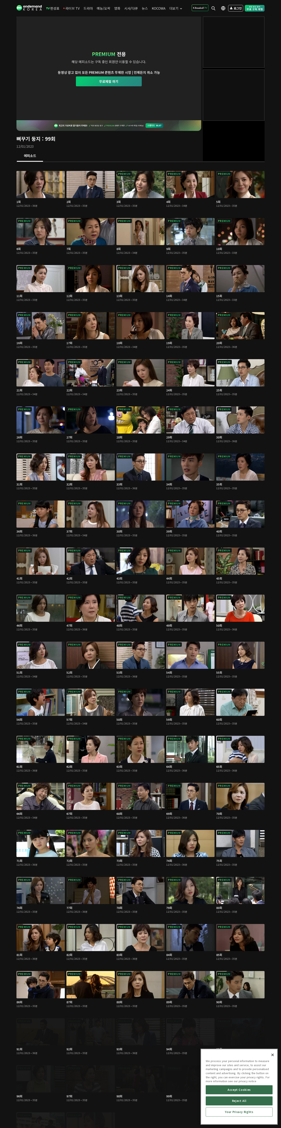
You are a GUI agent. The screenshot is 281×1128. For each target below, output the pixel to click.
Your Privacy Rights (239, 1112)
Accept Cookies (239, 1090)
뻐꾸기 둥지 (28, 138)
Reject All (239, 1101)
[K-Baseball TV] (200, 8)
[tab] (30, 156)
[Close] (272, 1054)
